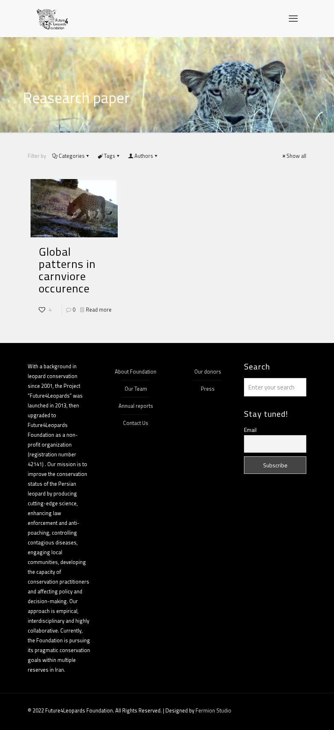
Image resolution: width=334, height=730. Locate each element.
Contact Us (135, 423)
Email (250, 429)
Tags (109, 156)
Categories (72, 156)
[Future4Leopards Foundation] (52, 18)
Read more (99, 309)
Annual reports (136, 406)
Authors (143, 156)
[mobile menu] (293, 18)
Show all (296, 156)
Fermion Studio (213, 710)
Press (208, 389)
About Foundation (135, 371)
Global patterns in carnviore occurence (67, 270)
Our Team (136, 389)
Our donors (207, 371)
